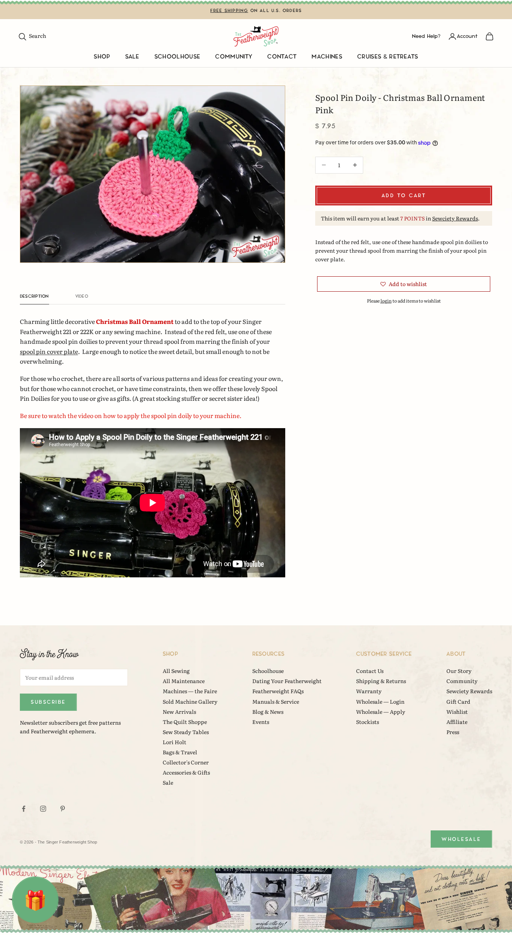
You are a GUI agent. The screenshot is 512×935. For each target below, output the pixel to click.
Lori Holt (174, 742)
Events (260, 721)
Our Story (459, 670)
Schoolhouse (177, 57)
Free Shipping (229, 11)
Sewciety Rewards (455, 218)
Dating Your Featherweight (287, 681)
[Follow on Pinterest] (62, 808)
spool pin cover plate (49, 351)
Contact (281, 57)
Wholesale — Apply (380, 711)
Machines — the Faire (190, 691)
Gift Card (458, 701)
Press (452, 732)
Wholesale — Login (380, 701)
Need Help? (426, 36)
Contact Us (369, 670)
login (386, 300)
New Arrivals (179, 711)
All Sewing (176, 670)
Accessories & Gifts (186, 772)
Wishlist (457, 711)
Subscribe (48, 702)
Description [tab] (34, 296)
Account (467, 36)
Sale (132, 57)
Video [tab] (81, 296)
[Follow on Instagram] (43, 808)
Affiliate (456, 721)
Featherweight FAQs (278, 691)
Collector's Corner (186, 762)
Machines (326, 57)
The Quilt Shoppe (185, 721)
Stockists (367, 721)
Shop (102, 57)
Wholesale (461, 839)
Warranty (369, 691)
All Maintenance (184, 681)
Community (233, 57)
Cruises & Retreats (387, 57)
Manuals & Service (275, 701)
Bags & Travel (180, 752)
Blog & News (267, 711)
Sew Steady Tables (186, 732)
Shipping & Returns (381, 681)
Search (32, 35)
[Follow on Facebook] (23, 808)
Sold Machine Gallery (190, 701)
